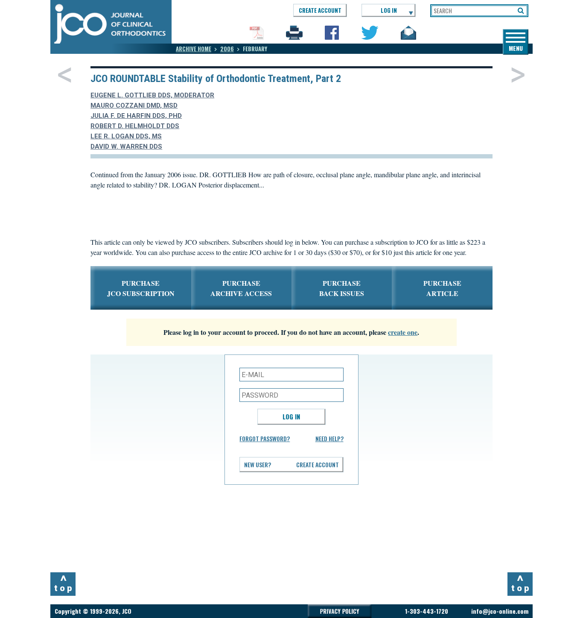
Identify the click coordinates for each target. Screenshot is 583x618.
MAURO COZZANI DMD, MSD (134, 105)
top (64, 583)
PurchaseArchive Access (241, 288)
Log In (291, 416)
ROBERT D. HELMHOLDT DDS (134, 126)
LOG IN (389, 10)
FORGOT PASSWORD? (264, 438)
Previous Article (64, 75)
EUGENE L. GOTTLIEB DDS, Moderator (152, 95)
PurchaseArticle (442, 288)
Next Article (518, 75)
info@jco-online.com (499, 610)
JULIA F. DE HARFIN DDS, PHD (136, 116)
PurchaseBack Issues (341, 288)
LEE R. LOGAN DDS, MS (126, 136)
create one (402, 332)
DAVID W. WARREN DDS (126, 146)
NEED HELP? (329, 438)
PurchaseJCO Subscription (141, 288)
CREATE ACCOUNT (320, 10)
